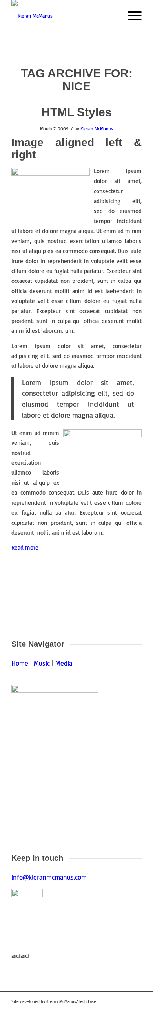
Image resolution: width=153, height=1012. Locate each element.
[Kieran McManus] (63, 15)
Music (42, 663)
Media (63, 663)
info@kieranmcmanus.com (49, 877)
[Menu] (131, 15)
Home (19, 663)
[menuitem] (131, 15)
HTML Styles (77, 112)
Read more (24, 547)
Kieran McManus (96, 129)
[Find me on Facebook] (27, 904)
